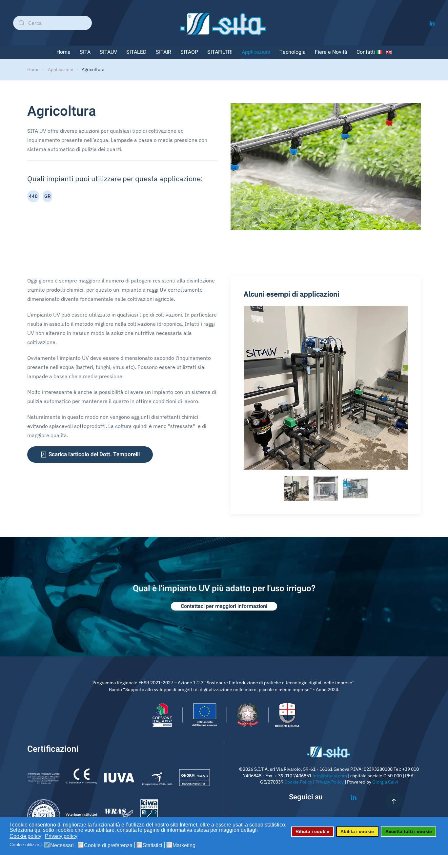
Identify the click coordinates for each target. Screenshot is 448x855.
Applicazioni (256, 52)
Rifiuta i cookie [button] (312, 831)
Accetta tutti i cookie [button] (408, 831)
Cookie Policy (298, 782)
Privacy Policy (330, 782)
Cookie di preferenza (108, 845)
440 (33, 196)
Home (63, 52)
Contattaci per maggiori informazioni (224, 606)
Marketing (184, 845)
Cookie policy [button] (25, 836)
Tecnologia (292, 52)
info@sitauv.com (330, 776)
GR (47, 196)
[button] (260, 388)
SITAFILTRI (220, 52)
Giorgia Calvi (385, 782)
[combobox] (52, 23)
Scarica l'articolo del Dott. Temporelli (94, 454)
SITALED (136, 52)
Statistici (152, 845)
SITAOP (189, 52)
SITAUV (108, 52)
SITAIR (163, 52)
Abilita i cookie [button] (357, 831)
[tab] (296, 488)
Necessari (62, 845)
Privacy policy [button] (61, 836)
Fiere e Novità (331, 52)
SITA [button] (85, 52)
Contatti (365, 52)
